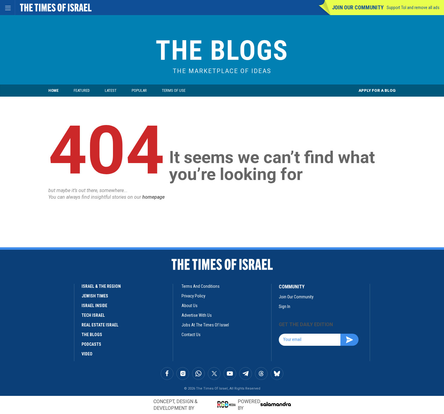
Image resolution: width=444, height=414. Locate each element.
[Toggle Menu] (7, 7)
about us (190, 305)
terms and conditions (201, 286)
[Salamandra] (275, 404)
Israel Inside (94, 305)
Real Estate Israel (100, 325)
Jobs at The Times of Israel (205, 325)
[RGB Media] (227, 404)
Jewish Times (95, 296)
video (87, 353)
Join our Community (358, 7)
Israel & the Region (101, 286)
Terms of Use (173, 90)
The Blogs (222, 50)
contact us (191, 334)
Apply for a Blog (377, 90)
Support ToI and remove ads (413, 7)
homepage (153, 197)
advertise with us (197, 315)
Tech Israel (93, 315)
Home (53, 90)
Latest (111, 90)
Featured (82, 90)
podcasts (91, 344)
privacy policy (193, 296)
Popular (139, 90)
